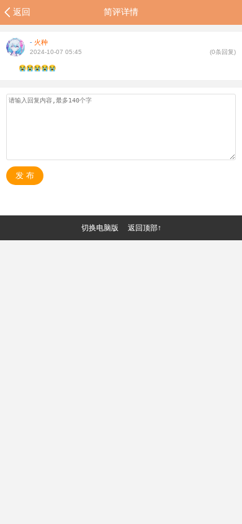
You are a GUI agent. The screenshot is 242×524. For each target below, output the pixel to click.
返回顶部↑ (144, 228)
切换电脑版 (100, 228)
